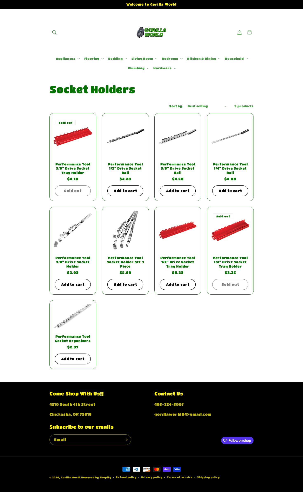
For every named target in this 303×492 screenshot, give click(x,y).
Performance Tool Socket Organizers (73, 339)
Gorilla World (71, 477)
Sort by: (176, 106)
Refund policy (126, 477)
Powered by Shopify (96, 477)
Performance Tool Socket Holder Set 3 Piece (125, 262)
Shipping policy (208, 477)
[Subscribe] (126, 439)
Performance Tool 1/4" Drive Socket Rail (230, 168)
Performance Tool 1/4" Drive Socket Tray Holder (230, 262)
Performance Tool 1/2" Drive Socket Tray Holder (177, 262)
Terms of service (180, 477)
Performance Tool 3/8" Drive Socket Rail (177, 168)
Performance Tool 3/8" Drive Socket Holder (72, 262)
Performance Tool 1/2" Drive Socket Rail (125, 168)
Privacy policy (151, 477)
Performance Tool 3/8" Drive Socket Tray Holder (72, 168)
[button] (54, 32)
